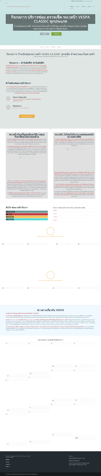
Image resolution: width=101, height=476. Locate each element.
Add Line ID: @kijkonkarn (87, 1)
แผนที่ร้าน (45, 33)
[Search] (93, 6)
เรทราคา (55, 213)
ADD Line (56, 33)
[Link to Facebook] (94, 1)
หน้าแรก (55, 210)
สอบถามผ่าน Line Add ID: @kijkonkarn (21, 108)
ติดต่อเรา (55, 220)
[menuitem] (72, 6)
